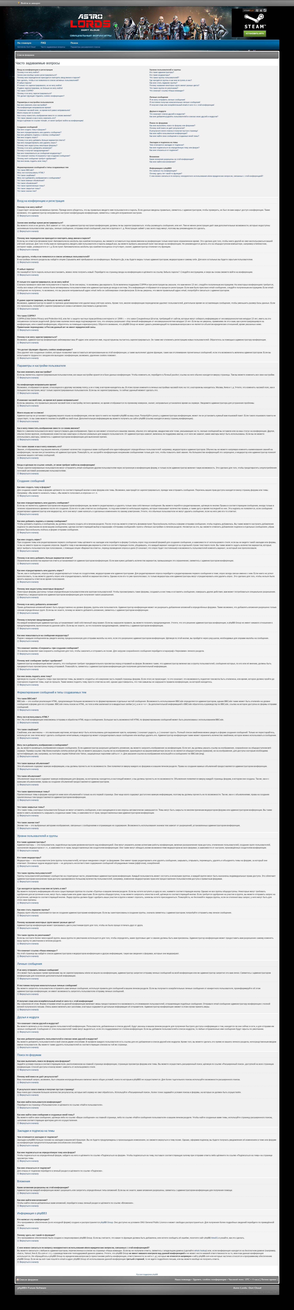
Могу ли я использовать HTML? (31, 173)
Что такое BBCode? (25, 170)
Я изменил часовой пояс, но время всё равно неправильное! (43, 110)
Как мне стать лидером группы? (163, 83)
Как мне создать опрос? (27, 137)
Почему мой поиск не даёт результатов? (167, 128)
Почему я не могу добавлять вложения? (34, 148)
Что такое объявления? (27, 183)
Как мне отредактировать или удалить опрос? (37, 143)
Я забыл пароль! (24, 83)
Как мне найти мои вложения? (163, 162)
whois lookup (200, 1250)
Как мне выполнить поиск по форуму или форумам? (172, 125)
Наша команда (183, 1279)
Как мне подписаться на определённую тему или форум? (174, 148)
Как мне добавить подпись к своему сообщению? (38, 135)
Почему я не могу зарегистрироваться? (34, 93)
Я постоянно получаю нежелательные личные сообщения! (175, 102)
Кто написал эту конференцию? (163, 171)
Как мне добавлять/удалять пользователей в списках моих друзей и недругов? (184, 116)
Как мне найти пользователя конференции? (168, 133)
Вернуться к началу (29, 216)
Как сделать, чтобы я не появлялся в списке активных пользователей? (48, 80)
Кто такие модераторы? (160, 75)
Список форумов (25, 55)
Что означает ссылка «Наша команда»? (167, 91)
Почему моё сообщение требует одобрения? (36, 158)
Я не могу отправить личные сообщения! (167, 100)
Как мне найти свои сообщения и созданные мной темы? (174, 136)
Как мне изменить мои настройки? (32, 105)
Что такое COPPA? (25, 91)
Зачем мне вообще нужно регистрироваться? (37, 75)
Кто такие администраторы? (162, 72)
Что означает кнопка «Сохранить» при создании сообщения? (43, 156)
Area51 (214, 1238)
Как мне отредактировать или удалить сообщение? (39, 132)
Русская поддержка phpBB (147, 1274)
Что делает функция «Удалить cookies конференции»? (40, 96)
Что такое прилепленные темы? (31, 186)
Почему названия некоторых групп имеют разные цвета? (174, 85)
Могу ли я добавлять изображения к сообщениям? (39, 178)
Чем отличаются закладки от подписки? (167, 145)
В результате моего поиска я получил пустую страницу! (174, 131)
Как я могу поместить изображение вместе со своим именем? (44, 115)
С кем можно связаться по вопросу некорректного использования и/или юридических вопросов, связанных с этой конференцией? (206, 176)
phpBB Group (106, 1222)
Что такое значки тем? (27, 191)
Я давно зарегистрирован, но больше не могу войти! (40, 88)
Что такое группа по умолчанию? (164, 88)
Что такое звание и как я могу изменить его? (36, 118)
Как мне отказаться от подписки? (164, 150)
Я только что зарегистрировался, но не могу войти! (39, 85)
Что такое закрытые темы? (28, 188)
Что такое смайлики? (26, 175)
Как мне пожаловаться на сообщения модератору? (39, 153)
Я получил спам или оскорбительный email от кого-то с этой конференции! (182, 105)
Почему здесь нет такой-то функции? (166, 173)
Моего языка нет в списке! (28, 113)
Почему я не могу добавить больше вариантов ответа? (41, 140)
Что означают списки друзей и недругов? (167, 114)
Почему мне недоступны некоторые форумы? (37, 145)
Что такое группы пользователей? (164, 78)
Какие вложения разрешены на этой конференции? (172, 159)
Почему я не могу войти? (28, 72)
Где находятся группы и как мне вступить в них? (171, 80)
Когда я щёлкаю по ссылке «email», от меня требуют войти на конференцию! (50, 121)
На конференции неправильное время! (34, 107)
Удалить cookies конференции (209, 1279)
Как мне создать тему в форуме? (31, 130)
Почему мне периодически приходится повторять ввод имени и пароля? (48, 78)
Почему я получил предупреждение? (33, 150)
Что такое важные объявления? (31, 180)
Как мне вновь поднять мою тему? (32, 161)
